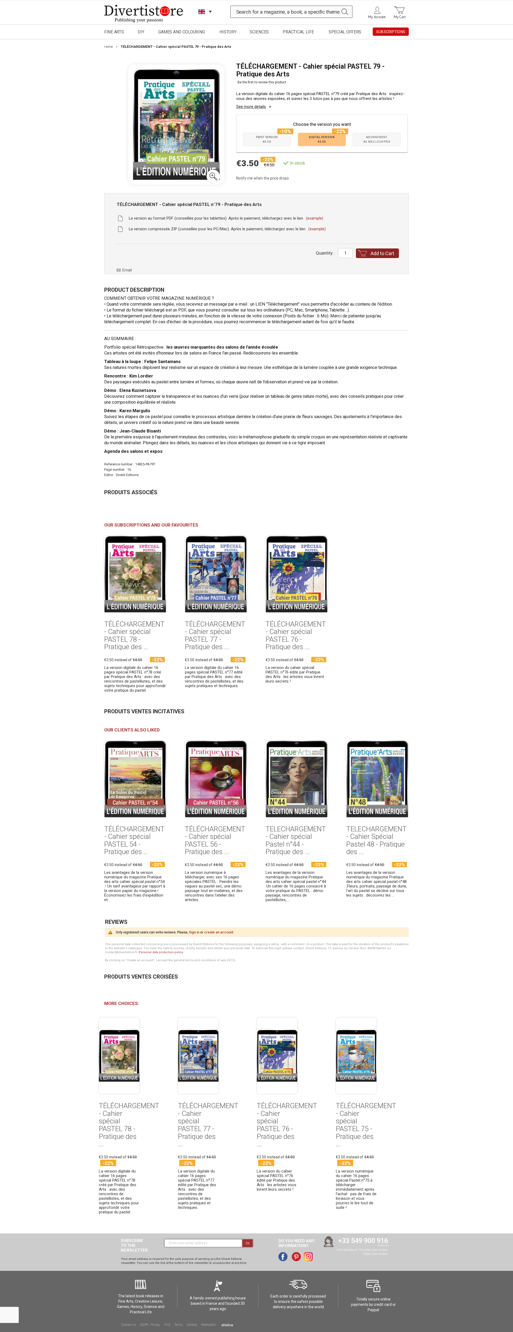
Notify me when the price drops (262, 178)
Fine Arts (114, 31)
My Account (377, 16)
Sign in (194, 932)
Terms (178, 1325)
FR (201, 18)
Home (108, 47)
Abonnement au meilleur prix (376, 139)
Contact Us (128, 1325)
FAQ (167, 1325)
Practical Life (298, 31)
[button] (213, 176)
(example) (314, 218)
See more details (251, 106)
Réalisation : (209, 1325)
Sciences (259, 31)
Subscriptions (390, 32)
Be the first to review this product (262, 82)
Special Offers (345, 31)
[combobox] (291, 12)
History (227, 31)
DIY (141, 31)
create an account (218, 932)
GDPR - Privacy (150, 1325)
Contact (192, 1325)
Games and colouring (181, 31)
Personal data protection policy (161, 952)
